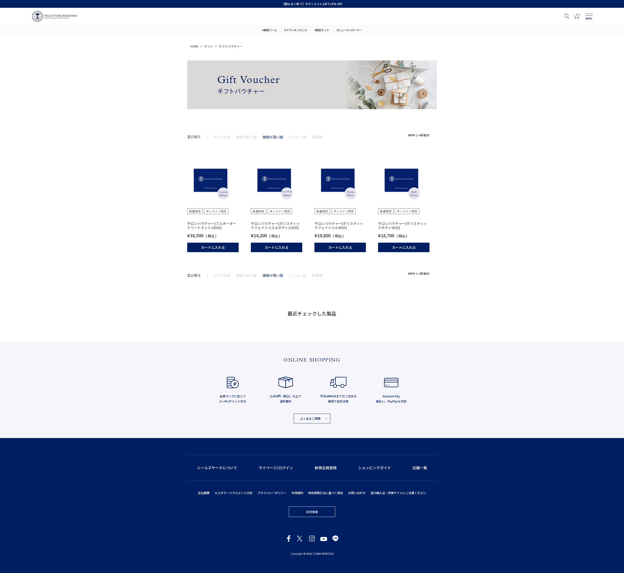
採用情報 (312, 512)
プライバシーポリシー (272, 493)
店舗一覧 (419, 467)
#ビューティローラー (349, 30)
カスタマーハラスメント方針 (233, 493)
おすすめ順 (221, 136)
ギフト (208, 46)
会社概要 (204, 493)
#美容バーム (269, 30)
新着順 (317, 136)
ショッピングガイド (374, 467)
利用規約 (297, 493)
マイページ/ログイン (276, 467)
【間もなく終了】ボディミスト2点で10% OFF (312, 4)
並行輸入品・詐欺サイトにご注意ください (398, 493)
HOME (194, 46)
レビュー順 (297, 136)
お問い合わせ (357, 493)
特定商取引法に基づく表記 (325, 493)
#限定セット (321, 30)
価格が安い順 (246, 136)
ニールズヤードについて (217, 467)
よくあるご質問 (310, 418)
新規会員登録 (326, 467)
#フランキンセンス (295, 30)
